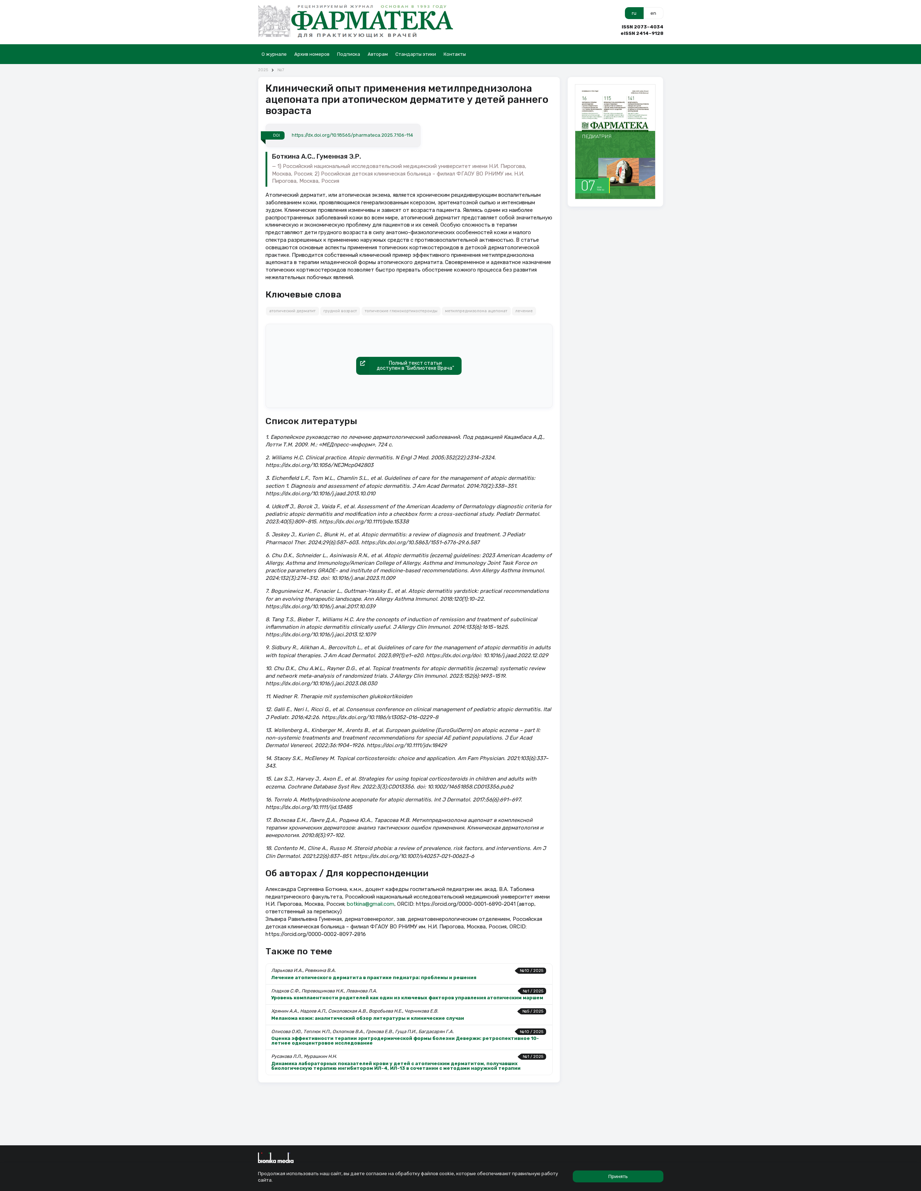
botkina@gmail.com (370, 904)
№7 (280, 70)
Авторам (378, 54)
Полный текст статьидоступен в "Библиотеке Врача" (415, 365)
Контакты (455, 54)
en (653, 13)
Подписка (348, 54)
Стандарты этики (415, 54)
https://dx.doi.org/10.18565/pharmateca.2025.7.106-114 (352, 135)
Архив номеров (312, 54)
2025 (263, 70)
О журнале (274, 54)
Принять (618, 1176)
